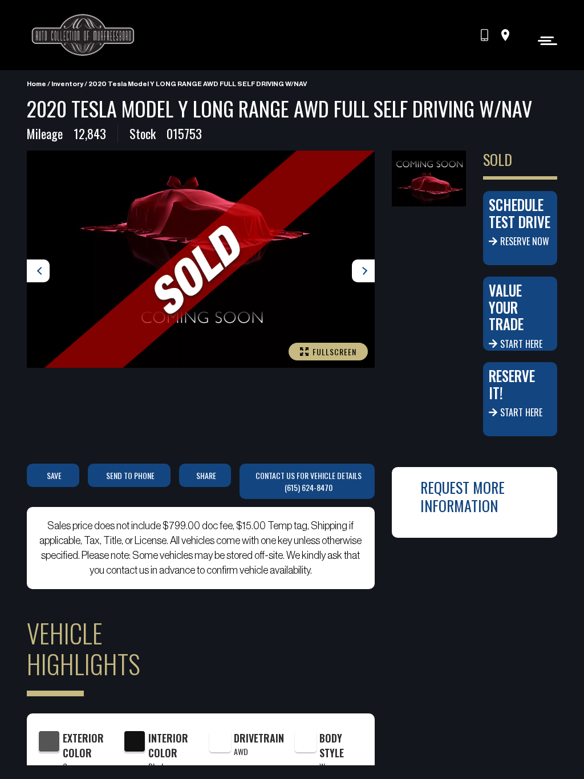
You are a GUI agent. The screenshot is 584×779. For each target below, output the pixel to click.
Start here (521, 344)
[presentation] (38, 270)
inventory (67, 83)
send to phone (130, 475)
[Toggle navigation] (544, 40)
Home (36, 83)
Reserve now (524, 241)
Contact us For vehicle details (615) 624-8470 (309, 481)
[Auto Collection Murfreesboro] (84, 35)
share (206, 475)
